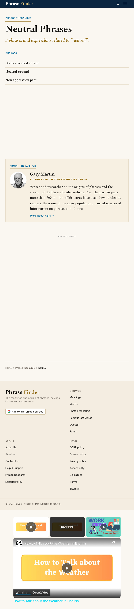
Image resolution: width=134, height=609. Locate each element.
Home (8, 367)
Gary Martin (42, 174)
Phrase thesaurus (25, 367)
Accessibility (77, 467)
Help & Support (14, 467)
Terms (73, 481)
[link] (19, 543)
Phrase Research (15, 474)
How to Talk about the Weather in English (55, 543)
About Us (10, 447)
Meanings (75, 397)
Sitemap (75, 488)
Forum (73, 431)
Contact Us (11, 461)
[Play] (103, 526)
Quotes (74, 424)
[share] (113, 542)
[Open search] (118, 3)
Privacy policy (78, 461)
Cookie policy (78, 454)
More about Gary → (42, 215)
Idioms (74, 404)
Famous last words (81, 417)
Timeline (10, 454)
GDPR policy (77, 447)
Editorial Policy (13, 481)
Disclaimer (76, 474)
